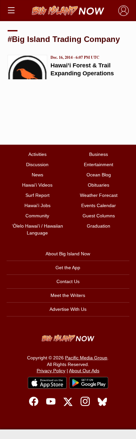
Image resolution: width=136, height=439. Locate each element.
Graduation (98, 226)
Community (37, 215)
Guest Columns (99, 215)
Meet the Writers (68, 295)
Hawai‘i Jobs (37, 205)
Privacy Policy (51, 370)
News (37, 174)
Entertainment (98, 164)
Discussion (37, 164)
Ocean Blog (98, 174)
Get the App (67, 267)
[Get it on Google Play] (88, 383)
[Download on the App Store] (47, 382)
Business (98, 154)
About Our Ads (84, 370)
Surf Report (37, 195)
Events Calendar (98, 205)
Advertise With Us (68, 309)
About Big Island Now (68, 253)
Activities (37, 154)
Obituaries (98, 185)
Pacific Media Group (86, 357)
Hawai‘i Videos (37, 185)
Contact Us (68, 281)
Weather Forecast (99, 195)
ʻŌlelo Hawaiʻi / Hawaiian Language (37, 229)
